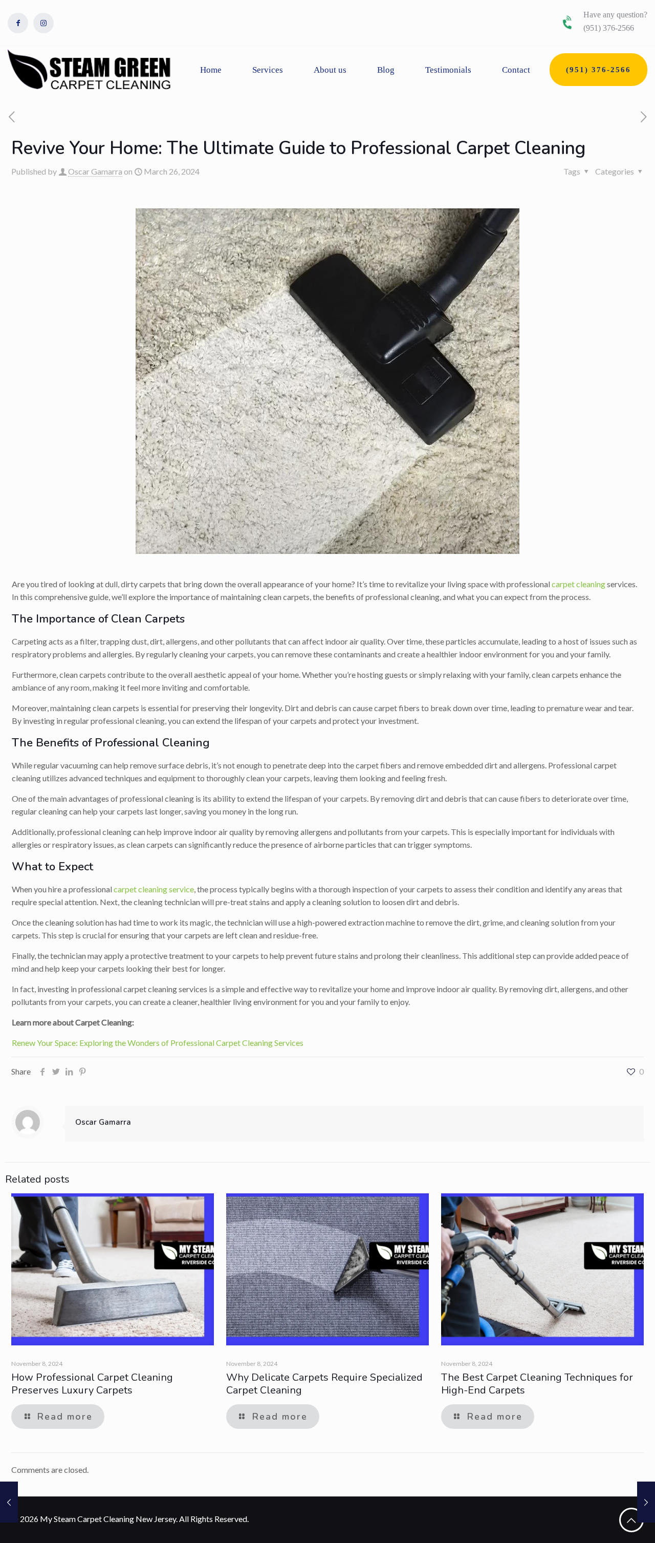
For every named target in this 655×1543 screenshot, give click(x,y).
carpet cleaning (578, 584)
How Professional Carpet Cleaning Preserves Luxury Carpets (92, 1383)
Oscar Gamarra (95, 171)
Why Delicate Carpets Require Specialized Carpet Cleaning (324, 1383)
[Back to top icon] (631, 1520)
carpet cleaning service (154, 889)
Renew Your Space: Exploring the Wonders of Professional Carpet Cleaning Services (157, 1042)
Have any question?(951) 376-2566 (615, 21)
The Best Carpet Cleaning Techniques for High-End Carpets (537, 1383)
